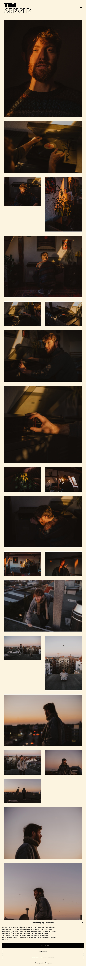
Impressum (48, 963)
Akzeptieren (43, 945)
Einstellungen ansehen (43, 958)
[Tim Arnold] (43, 8)
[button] (83, 923)
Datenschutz (39, 963)
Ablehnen (43, 951)
